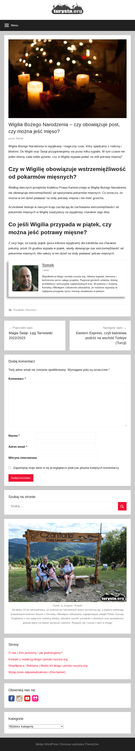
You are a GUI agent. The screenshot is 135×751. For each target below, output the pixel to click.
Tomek (19, 138)
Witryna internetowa (22, 457)
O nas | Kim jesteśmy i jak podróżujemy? (35, 653)
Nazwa (14, 435)
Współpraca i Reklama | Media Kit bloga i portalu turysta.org (47, 665)
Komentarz (17, 378)
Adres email (17, 446)
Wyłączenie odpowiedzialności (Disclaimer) (37, 672)
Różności (30, 309)
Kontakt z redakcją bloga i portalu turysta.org (38, 659)
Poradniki (18, 309)
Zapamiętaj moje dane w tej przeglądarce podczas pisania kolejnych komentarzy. (66, 468)
